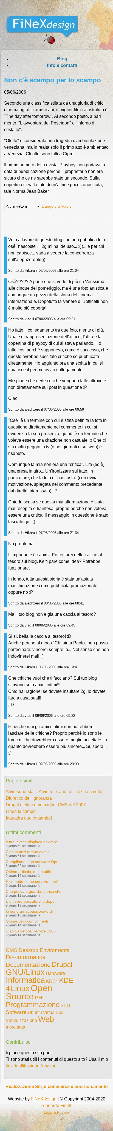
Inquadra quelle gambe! (29, 818)
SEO (65, 1005)
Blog (62, 58)
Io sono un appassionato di (29, 911)
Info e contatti (62, 65)
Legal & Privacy (56, 1112)
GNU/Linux (25, 972)
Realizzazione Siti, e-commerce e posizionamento (56, 1086)
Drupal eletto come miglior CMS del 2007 (46, 804)
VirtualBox (53, 1012)
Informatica (25, 980)
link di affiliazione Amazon (31, 1066)
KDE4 (52, 981)
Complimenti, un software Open (33, 861)
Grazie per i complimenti (27, 921)
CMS (12, 950)
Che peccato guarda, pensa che (33, 891)
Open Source (29, 992)
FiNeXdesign (43, 1099)
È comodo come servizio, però (32, 881)
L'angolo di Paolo (57, 206)
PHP (40, 997)
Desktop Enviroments (44, 950)
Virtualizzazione (21, 1020)
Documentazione (28, 964)
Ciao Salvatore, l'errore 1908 (31, 931)
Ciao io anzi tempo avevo (28, 852)
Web (46, 1019)
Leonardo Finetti (56, 1105)
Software (16, 1012)
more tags (15, 1027)
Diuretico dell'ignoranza (29, 798)
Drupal (62, 964)
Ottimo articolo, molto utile (28, 871)
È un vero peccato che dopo (30, 901)
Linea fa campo (21, 811)
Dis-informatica (26, 957)
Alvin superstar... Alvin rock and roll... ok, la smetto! (54, 791)
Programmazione (33, 1004)
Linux (20, 988)
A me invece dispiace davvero (31, 842)
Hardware (55, 973)
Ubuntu (35, 1012)
